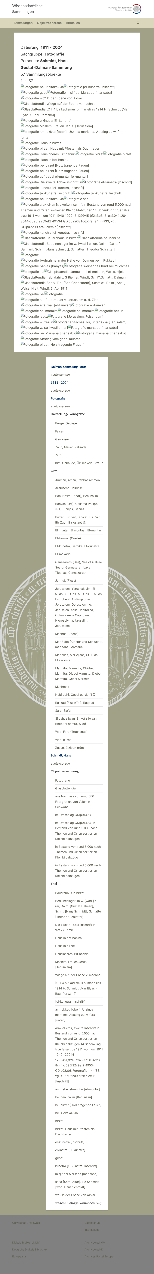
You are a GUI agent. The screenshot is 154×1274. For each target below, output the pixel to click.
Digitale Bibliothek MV (26, 1242)
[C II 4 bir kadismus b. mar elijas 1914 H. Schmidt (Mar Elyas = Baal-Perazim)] (78, 988)
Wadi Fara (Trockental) (71, 732)
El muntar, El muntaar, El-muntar (78, 530)
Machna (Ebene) (67, 634)
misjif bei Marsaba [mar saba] (76, 1174)
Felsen (59, 431)
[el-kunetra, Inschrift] (70, 1001)
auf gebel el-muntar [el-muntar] (77, 1089)
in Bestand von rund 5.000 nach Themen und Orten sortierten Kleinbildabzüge (78, 852)
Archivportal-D (94, 1249)
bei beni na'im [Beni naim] (73, 1097)
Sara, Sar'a (63, 710)
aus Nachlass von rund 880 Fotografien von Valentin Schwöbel (74, 801)
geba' (59, 1158)
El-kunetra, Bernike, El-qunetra (77, 546)
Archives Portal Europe (99, 1256)
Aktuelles (73, 23)
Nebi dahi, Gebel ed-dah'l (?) (76, 694)
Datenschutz (92, 1222)
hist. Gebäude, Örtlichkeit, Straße (79, 463)
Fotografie (62, 780)
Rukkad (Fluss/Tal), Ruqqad (74, 703)
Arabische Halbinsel (69, 488)
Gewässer (62, 439)
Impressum (92, 1229)
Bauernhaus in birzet (70, 893)
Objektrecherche (49, 23)
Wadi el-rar (63, 740)
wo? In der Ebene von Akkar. (75, 1195)
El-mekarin (62, 554)
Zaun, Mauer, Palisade (70, 447)
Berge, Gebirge (66, 423)
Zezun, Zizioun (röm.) (70, 748)
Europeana (19, 1256)
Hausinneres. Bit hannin (71, 954)
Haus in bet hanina (68, 938)
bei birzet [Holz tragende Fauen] (78, 1105)
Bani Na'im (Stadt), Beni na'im (76, 496)
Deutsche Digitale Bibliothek (29, 1249)
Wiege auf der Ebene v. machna (77, 975)
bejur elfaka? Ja (66, 1113)
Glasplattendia (65, 788)
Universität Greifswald (26, 1222)
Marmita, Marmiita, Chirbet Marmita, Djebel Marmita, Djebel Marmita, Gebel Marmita (78, 673)
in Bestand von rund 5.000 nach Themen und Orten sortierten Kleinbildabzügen (78, 870)
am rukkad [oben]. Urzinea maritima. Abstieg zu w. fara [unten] (75, 1015)
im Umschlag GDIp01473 (73, 815)
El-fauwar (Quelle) (68, 538)
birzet (59, 1121)
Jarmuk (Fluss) (65, 580)
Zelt (58, 455)
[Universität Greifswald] (103, 9)
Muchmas (62, 687)
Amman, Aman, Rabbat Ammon (77, 480)
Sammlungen (23, 23)
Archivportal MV (95, 1242)
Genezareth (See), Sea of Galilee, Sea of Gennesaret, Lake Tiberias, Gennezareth (79, 567)
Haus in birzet (65, 946)
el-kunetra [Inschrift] (70, 1142)
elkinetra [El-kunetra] (70, 1150)
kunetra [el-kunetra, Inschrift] (76, 1166)
